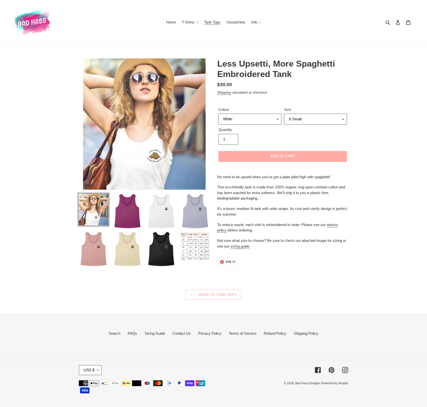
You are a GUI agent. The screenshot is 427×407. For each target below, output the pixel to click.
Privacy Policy (209, 333)
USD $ (89, 370)
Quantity (225, 129)
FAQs (132, 333)
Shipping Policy (306, 333)
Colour (223, 109)
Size (287, 109)
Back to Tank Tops (217, 295)
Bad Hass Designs (307, 383)
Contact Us (181, 333)
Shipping (224, 92)
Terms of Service (242, 333)
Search (114, 333)
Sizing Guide (155, 333)
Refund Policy (275, 333)
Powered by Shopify (334, 383)
